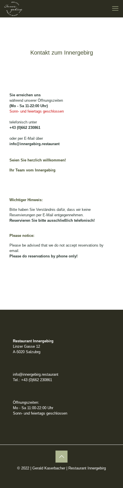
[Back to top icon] (61, 457)
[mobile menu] (115, 8)
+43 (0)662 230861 (24, 127)
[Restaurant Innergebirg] (13, 8)
